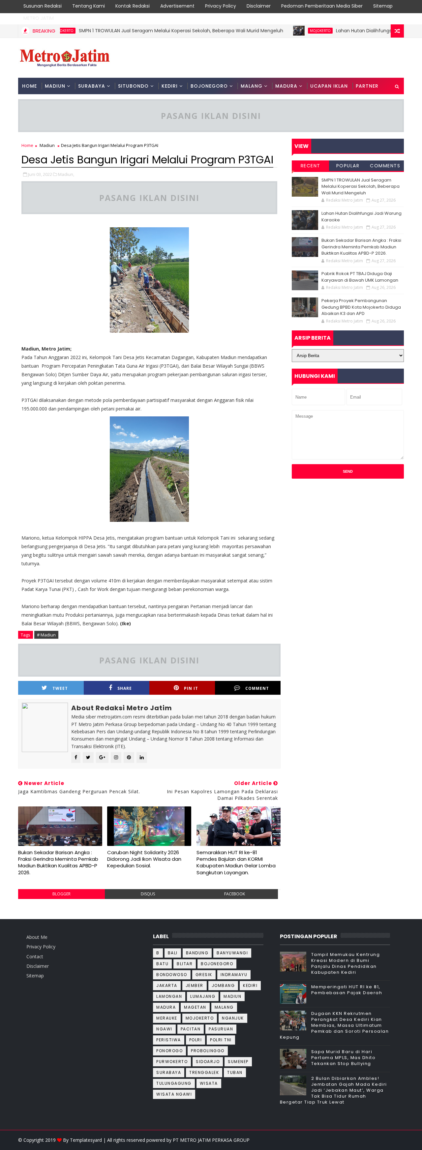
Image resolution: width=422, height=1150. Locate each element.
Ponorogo (169, 1050)
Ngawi (164, 1029)
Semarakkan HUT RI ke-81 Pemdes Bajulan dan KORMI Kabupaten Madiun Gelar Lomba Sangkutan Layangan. (236, 862)
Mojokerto (302, 30)
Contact (34, 956)
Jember (194, 985)
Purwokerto (172, 1061)
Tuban (235, 1072)
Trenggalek (204, 1072)
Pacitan (191, 1029)
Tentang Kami (88, 6)
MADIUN (55, 86)
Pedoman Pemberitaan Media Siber (322, 6)
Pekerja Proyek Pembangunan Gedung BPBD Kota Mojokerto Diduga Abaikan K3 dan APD (361, 307)
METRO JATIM (38, 18)
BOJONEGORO (209, 86)
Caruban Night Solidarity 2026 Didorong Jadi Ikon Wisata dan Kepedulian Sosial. (144, 859)
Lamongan (169, 996)
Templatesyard (86, 1140)
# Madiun (46, 635)
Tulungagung (174, 1083)
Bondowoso (171, 974)
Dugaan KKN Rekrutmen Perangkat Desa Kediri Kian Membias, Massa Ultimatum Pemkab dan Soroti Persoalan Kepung (334, 1025)
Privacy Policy (220, 6)
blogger (61, 894)
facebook (234, 894)
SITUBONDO (133, 86)
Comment (257, 688)
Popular (348, 165)
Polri (195, 1040)
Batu (162, 964)
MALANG (251, 86)
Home (29, 86)
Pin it (191, 688)
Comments (385, 165)
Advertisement (177, 6)
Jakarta (166, 985)
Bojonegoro (217, 964)
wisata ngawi (174, 1094)
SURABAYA (91, 86)
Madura (166, 1007)
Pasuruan (221, 1029)
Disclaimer (259, 6)
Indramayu (234, 974)
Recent (310, 165)
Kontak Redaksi (132, 6)
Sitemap (383, 6)
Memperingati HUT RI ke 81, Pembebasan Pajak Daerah (346, 990)
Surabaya (168, 1072)
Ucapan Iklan (329, 86)
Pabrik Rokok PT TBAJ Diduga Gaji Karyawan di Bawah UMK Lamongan (359, 276)
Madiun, (66, 174)
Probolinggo (208, 1050)
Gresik (204, 974)
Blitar (185, 964)
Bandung (197, 953)
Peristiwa (168, 1040)
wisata (209, 1083)
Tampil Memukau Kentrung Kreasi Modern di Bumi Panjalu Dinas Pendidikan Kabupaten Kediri (345, 963)
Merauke (166, 1018)
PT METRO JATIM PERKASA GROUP (211, 1140)
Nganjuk (233, 1018)
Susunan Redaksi (42, 6)
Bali (173, 953)
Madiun (47, 145)
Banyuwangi (232, 953)
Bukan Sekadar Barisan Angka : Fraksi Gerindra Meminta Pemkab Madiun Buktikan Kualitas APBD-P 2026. (58, 862)
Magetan (195, 1007)
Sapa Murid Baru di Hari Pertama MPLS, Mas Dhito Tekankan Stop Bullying (343, 1058)
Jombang (223, 985)
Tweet (60, 688)
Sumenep (238, 1061)
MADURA (286, 86)
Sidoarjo (208, 1061)
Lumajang (202, 996)
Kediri (250, 985)
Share (124, 688)
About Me (36, 937)
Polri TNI (221, 1040)
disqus (148, 894)
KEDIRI (170, 86)
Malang (224, 1007)
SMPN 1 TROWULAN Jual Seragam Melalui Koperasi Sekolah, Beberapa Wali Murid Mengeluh (163, 30)
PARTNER (367, 86)
